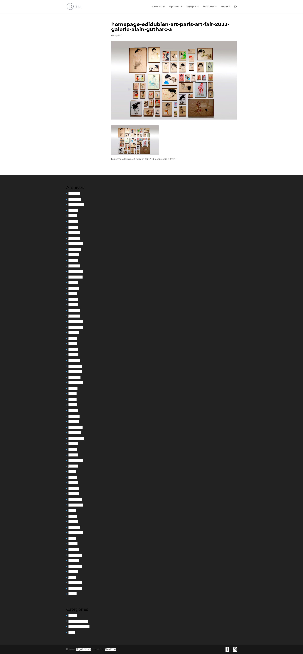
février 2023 (74, 310)
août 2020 (73, 443)
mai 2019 (72, 471)
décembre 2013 (75, 588)
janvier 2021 (73, 421)
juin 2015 (72, 577)
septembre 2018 (75, 505)
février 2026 (74, 193)
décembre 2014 (75, 582)
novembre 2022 (75, 327)
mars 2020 (73, 454)
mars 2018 (73, 521)
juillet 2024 (73, 254)
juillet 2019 (73, 466)
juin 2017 (72, 538)
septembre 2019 (75, 460)
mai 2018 (72, 510)
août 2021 (72, 388)
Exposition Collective (78, 621)
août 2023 (73, 282)
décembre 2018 (75, 499)
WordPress (110, 649)
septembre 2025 (76, 204)
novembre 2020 (75, 427)
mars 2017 (72, 543)
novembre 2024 (75, 243)
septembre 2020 (76, 438)
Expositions (174, 6)
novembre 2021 (75, 371)
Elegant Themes (83, 649)
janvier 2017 (73, 549)
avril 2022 (73, 349)
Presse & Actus (158, 6)
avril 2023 (73, 299)
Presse (71, 632)
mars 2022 (73, 354)
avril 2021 (72, 404)
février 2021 (74, 416)
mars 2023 (73, 304)
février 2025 (74, 232)
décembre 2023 (75, 271)
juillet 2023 (73, 288)
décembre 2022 (75, 321)
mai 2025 (72, 215)
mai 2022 (72, 343)
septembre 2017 (75, 532)
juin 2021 (72, 393)
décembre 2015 (75, 566)
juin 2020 (72, 449)
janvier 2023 (74, 316)
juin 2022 (72, 338)
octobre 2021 (74, 377)
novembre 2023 (75, 277)
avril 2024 (73, 260)
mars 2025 (73, 227)
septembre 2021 (75, 382)
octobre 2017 (74, 527)
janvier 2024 (74, 265)
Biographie (191, 6)
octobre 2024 (74, 249)
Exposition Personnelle (78, 626)
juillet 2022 (73, 332)
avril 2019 (72, 477)
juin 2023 (72, 293)
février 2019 (73, 488)
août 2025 (73, 210)
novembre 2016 (75, 555)
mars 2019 (73, 482)
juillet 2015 (73, 571)
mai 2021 (72, 399)
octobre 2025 (74, 199)
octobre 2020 (74, 432)
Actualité (72, 615)
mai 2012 (72, 593)
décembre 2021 (75, 366)
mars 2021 (73, 410)
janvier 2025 (74, 238)
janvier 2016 (73, 560)
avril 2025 (73, 221)
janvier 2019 (73, 493)
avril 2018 (72, 516)
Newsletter (225, 6)
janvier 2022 (74, 360)
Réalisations (208, 6)
